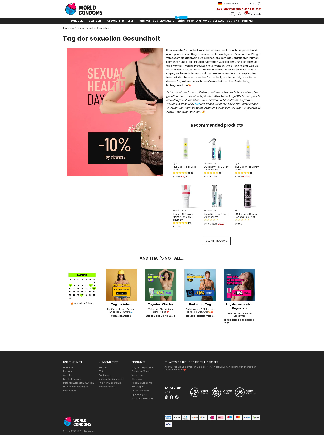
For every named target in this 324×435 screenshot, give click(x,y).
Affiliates (68, 375)
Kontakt (103, 367)
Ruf (236, 210)
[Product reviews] (242, 220)
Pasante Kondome (142, 382)
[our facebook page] (171, 397)
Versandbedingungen (111, 379)
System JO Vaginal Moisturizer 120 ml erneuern (183, 217)
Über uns (68, 367)
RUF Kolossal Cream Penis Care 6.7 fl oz (246, 215)
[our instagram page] (166, 397)
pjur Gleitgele (139, 394)
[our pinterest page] (177, 397)
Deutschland (229, 3)
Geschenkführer (141, 371)
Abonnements (107, 386)
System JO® (179, 210)
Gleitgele (137, 379)
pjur (175, 163)
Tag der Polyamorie (143, 367)
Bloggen (68, 371)
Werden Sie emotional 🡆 (161, 316)
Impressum (69, 390)
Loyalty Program (72, 379)
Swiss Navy (210, 163)
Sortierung (104, 375)
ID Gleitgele (138, 386)
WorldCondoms (83, 8)
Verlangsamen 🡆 (121, 316)
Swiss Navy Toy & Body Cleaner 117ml (216, 168)
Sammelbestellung (142, 398)
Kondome (137, 375)
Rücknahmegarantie (110, 382)
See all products (216, 240)
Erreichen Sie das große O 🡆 (239, 321)
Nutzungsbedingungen (75, 386)
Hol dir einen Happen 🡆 (200, 316)
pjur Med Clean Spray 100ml (247, 168)
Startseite (68, 28)
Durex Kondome (141, 390)
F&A (101, 371)
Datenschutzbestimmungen (78, 382)
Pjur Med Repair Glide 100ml (184, 168)
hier (197, 104)
